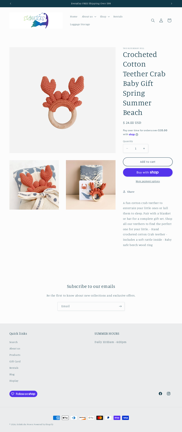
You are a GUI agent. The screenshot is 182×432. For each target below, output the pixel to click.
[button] (89, 16)
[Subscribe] (120, 306)
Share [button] (130, 191)
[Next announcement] (171, 3)
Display (13, 380)
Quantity (128, 141)
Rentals (13, 367)
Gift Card (15, 361)
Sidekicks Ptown (25, 424)
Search (13, 342)
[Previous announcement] (10, 3)
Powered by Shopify (43, 424)
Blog (12, 374)
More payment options (148, 181)
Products (14, 354)
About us (14, 348)
